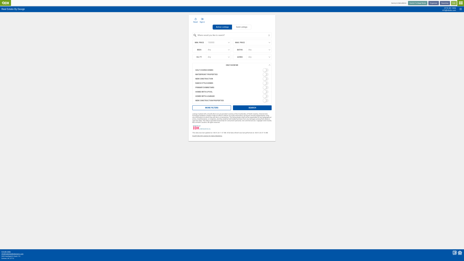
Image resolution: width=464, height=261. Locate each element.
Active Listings (222, 27)
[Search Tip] (269, 35)
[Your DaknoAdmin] (5, 3)
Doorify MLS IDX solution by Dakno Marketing (207, 136)
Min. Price (199, 43)
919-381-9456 (6, 252)
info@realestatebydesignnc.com (12, 254)
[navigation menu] (460, 3)
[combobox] (232, 35)
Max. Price (240, 43)
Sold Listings (241, 27)
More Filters (211, 108)
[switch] (232, 70)
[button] (196, 21)
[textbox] (233, 35)
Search (252, 108)
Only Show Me (232, 65)
